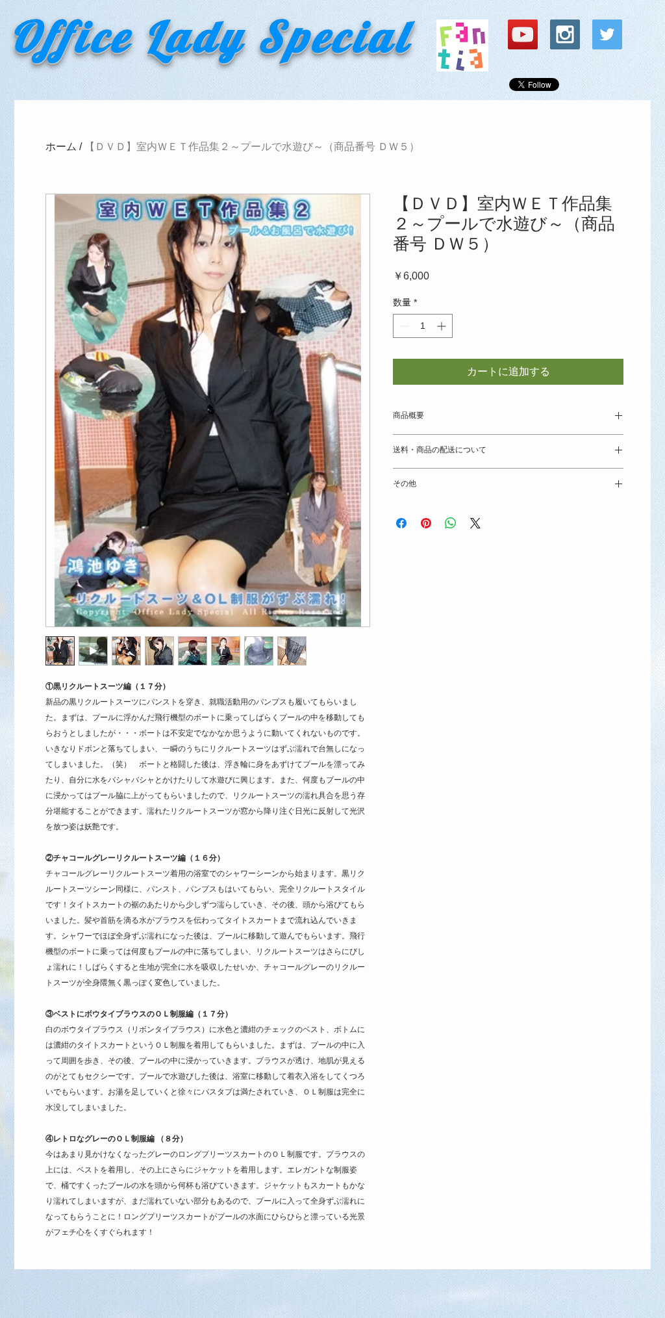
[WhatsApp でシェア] (450, 523)
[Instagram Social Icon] (565, 34)
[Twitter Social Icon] (607, 34)
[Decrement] (403, 326)
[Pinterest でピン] (426, 523)
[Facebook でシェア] (401, 523)
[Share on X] (475, 523)
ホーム (61, 146)
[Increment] (442, 326)
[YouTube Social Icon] (523, 34)
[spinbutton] (422, 326)
